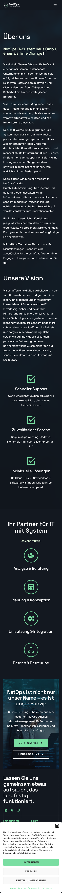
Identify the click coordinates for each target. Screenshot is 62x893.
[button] (57, 825)
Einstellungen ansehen (31, 880)
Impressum (46, 888)
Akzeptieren (31, 862)
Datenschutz (34, 888)
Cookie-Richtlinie (18, 888)
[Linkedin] (6, 810)
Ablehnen (31, 871)
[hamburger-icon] (55, 5)
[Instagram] (18, 810)
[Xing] (12, 810)
